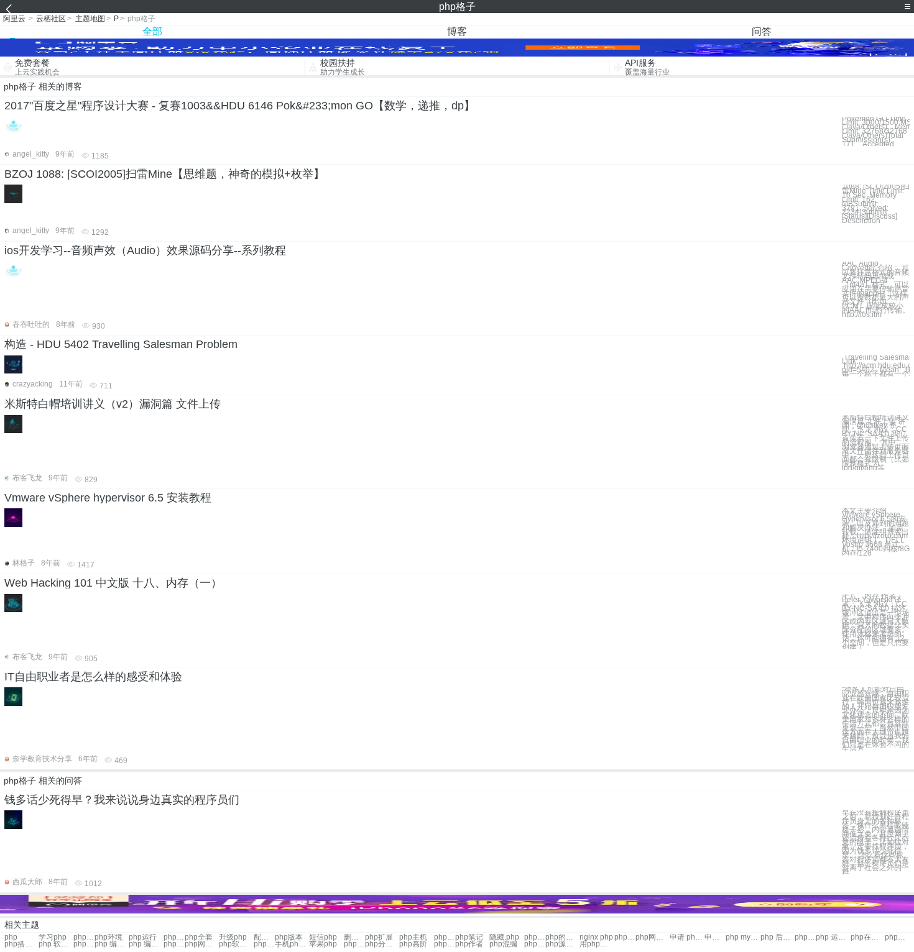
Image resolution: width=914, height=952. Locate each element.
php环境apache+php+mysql (534, 937)
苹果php (323, 944)
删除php (354, 937)
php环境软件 (84, 944)
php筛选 (444, 937)
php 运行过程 (833, 937)
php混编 (503, 944)
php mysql (743, 937)
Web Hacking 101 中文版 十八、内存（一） (113, 583)
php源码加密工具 (562, 944)
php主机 (413, 937)
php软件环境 (236, 944)
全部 (152, 31)
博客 (457, 31)
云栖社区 (51, 18)
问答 (762, 31)
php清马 (534, 944)
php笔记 (469, 937)
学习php (53, 937)
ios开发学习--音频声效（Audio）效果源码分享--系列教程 (145, 250)
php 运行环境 (895, 937)
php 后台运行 (777, 937)
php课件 (354, 944)
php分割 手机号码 (382, 944)
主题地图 (90, 18)
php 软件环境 (56, 944)
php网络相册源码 (444, 944)
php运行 (143, 937)
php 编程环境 (112, 944)
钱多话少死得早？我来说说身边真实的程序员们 (121, 800)
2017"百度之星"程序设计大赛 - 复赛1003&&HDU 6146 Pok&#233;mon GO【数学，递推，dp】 (239, 105)
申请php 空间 (715, 937)
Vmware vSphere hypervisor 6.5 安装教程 (107, 498)
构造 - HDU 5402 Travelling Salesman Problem (121, 344)
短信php (323, 937)
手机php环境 (292, 944)
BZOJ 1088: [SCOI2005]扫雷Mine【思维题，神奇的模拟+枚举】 (164, 174)
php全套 (199, 937)
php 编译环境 (146, 944)
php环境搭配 (264, 944)
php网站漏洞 (652, 937)
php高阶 (413, 944)
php (10, 937)
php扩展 (379, 937)
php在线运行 (868, 937)
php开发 (84, 937)
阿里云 (14, 18)
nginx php (596, 937)
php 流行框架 (624, 937)
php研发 (174, 937)
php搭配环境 (21, 944)
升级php (233, 937)
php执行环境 (805, 937)
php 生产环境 (174, 944)
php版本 (289, 937)
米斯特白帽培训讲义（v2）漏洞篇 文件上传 (112, 404)
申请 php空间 (687, 937)
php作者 (469, 944)
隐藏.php (504, 937)
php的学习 (562, 937)
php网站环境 (202, 944)
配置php (264, 937)
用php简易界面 (596, 944)
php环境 (108, 937)
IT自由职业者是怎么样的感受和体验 (93, 677)
